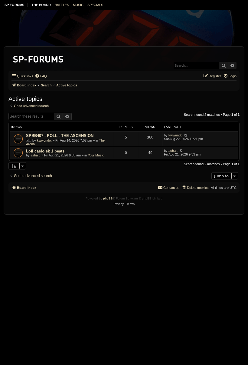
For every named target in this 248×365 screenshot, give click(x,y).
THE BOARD (41, 5)
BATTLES (62, 5)
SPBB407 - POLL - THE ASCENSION (59, 135)
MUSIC (78, 5)
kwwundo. (44, 140)
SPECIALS (95, 5)
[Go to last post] (186, 135)
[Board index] (38, 58)
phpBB (108, 198)
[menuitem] (41, 76)
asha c (36, 155)
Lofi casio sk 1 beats (45, 151)
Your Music (96, 155)
